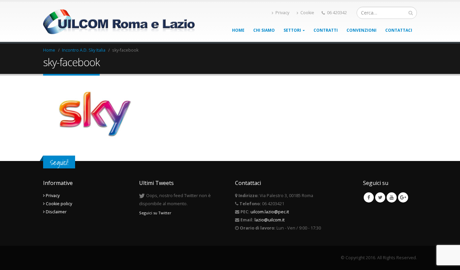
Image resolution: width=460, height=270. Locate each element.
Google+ (403, 197)
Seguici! (59, 162)
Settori (292, 30)
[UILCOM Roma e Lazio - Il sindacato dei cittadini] (119, 21)
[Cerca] (410, 13)
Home (238, 30)
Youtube (392, 197)
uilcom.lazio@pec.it (270, 212)
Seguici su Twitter (155, 212)
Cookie (307, 13)
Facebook (369, 197)
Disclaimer (56, 212)
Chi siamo (264, 30)
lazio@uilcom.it (270, 220)
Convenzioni (361, 30)
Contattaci (398, 30)
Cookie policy (58, 204)
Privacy (282, 13)
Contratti (326, 30)
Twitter (380, 197)
